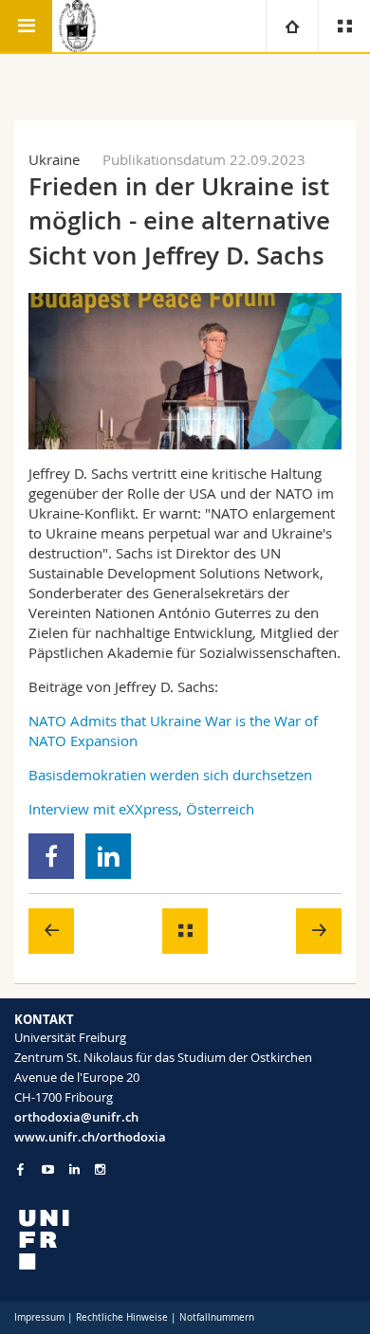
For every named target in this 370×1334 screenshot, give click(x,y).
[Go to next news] (319, 931)
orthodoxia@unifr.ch (76, 1116)
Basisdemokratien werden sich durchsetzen (170, 774)
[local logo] (185, 1240)
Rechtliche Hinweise (122, 1317)
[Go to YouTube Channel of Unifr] (48, 1169)
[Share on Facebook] (51, 856)
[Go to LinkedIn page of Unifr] (74, 1169)
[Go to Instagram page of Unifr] (100, 1169)
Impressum (39, 1317)
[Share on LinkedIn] (108, 856)
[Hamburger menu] (26, 26)
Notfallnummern (216, 1317)
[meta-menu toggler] (344, 26)
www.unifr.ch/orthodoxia (90, 1136)
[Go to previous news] (51, 931)
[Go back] (185, 931)
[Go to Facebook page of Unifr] (20, 1169)
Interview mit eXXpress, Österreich (141, 808)
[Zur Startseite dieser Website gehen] (78, 26)
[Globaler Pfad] (292, 26)
